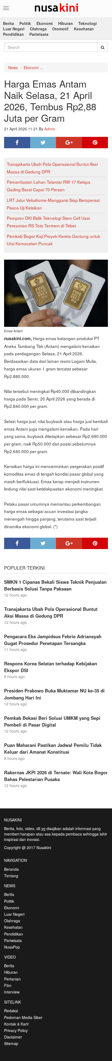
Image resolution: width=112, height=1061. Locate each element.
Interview (12, 992)
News (13, 67)
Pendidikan (13, 34)
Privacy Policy (16, 1030)
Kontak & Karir (16, 1024)
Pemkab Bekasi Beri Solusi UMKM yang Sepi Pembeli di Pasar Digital (52, 721)
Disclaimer (13, 1037)
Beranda (11, 869)
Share (17, 142)
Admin (49, 128)
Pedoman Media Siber (23, 1017)
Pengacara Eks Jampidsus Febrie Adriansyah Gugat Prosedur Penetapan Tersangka (52, 639)
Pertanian (12, 979)
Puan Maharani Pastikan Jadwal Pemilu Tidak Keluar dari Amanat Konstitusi (53, 748)
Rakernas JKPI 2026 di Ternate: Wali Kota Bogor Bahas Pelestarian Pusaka (56, 775)
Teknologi (87, 23)
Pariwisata (38, 34)
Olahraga (38, 28)
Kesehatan (84, 28)
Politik (25, 23)
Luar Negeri (13, 28)
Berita (8, 23)
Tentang (11, 875)
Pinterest (95, 142)
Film (7, 985)
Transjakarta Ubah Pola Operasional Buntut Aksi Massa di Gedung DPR (51, 612)
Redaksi (11, 1010)
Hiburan (65, 23)
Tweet (43, 142)
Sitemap (11, 1043)
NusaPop (12, 947)
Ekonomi (44, 23)
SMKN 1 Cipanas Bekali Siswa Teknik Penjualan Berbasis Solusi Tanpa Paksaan (55, 585)
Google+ (69, 142)
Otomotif (60, 28)
